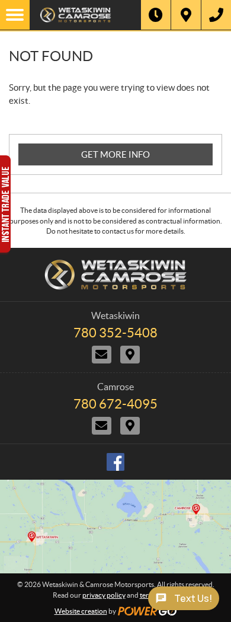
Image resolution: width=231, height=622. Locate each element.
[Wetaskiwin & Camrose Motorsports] (85, 15)
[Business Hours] (156, 15)
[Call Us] (216, 15)
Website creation (80, 611)
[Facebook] (115, 462)
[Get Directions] (186, 15)
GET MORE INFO (115, 154)
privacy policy (104, 595)
